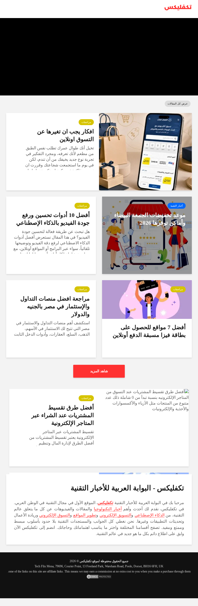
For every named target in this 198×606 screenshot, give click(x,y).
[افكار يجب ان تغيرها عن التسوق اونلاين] (145, 151)
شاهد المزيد (99, 371)
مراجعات (86, 122)
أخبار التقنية (176, 205)
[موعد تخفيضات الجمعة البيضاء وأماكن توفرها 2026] (147, 235)
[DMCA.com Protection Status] (99, 576)
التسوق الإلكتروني (54, 515)
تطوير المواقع (84, 515)
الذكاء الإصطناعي (149, 515)
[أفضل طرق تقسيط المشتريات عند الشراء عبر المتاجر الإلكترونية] (144, 400)
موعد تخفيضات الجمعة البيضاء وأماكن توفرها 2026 (150, 219)
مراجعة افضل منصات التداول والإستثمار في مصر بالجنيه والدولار (55, 306)
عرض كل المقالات (178, 103)
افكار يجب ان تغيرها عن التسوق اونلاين (142, 23)
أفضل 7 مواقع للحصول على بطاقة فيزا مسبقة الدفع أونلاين (149, 331)
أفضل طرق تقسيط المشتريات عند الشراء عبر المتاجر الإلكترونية (62, 415)
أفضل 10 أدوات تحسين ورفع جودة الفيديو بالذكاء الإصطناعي (53, 219)
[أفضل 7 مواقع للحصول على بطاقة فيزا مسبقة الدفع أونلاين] (147, 299)
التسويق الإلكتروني (115, 515)
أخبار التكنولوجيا (108, 509)
